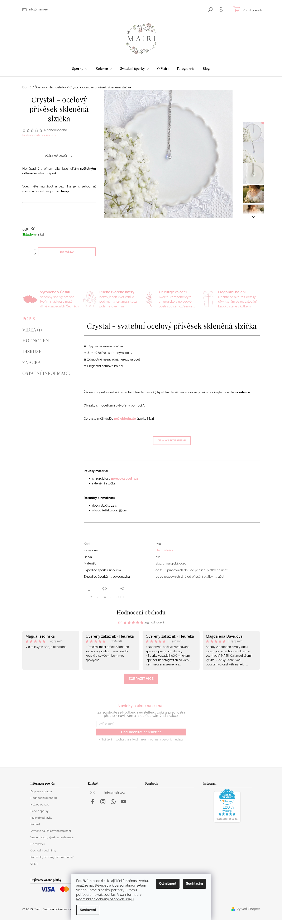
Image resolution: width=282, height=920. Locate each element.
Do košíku (67, 251)
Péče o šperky (39, 811)
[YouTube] (123, 802)
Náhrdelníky (164, 550)
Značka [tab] (31, 362)
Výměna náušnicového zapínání (50, 830)
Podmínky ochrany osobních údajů (52, 857)
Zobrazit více (141, 679)
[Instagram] (103, 802)
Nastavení (88, 910)
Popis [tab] (28, 318)
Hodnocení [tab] (36, 340)
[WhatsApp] (113, 802)
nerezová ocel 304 (124, 478)
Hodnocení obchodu (141, 612)
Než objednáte (39, 804)
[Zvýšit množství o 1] (35, 249)
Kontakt (35, 824)
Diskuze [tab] (32, 351)
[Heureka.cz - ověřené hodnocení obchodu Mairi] (227, 805)
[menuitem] (79, 69)
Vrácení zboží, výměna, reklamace (51, 837)
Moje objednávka (41, 817)
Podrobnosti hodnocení (39, 135)
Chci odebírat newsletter (141, 732)
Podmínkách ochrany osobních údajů (105, 899)
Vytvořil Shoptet (248, 909)
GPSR (33, 863)
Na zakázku (37, 844)
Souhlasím (194, 884)
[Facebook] (92, 802)
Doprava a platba (41, 791)
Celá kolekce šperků (172, 440)
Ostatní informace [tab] (46, 373)
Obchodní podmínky (43, 850)
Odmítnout (167, 884)
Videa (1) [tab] (32, 329)
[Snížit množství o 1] (35, 254)
